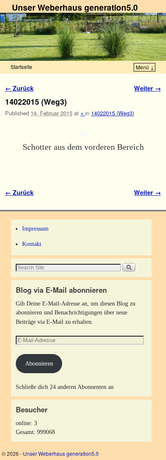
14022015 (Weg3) (112, 113)
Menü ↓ (145, 67)
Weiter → (147, 88)
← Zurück (19, 88)
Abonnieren (39, 363)
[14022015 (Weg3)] (83, 134)
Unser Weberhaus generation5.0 (75, 7)
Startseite (21, 66)
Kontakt (31, 243)
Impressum (35, 228)
